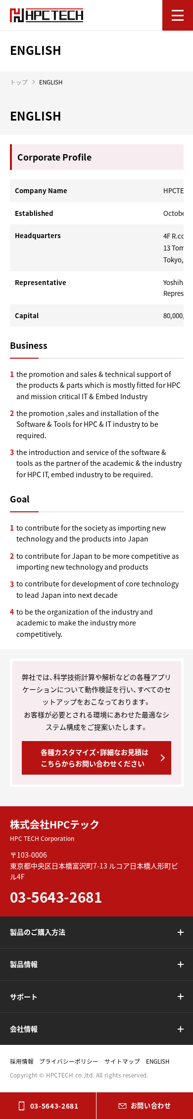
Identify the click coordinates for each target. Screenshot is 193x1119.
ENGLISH (158, 1061)
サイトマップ (122, 1061)
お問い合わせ (151, 1105)
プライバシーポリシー (68, 1061)
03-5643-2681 (54, 1106)
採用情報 (22, 1061)
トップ (19, 82)
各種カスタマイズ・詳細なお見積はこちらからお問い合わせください (94, 757)
